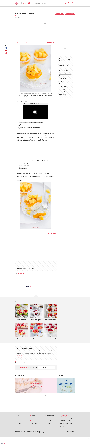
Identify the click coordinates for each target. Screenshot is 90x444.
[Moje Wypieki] (22, 3)
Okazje (47, 10)
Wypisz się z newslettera (51, 425)
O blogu (18, 415)
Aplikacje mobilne (35, 423)
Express (51, 10)
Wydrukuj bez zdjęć (20, 274)
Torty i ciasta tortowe (52, 7)
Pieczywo (32, 10)
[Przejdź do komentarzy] (6, 53)
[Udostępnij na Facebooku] (6, 48)
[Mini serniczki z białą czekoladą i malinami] (36, 311)
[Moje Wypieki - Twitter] (66, 416)
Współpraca (19, 423)
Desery (41, 7)
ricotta (25, 265)
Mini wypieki (26, 10)
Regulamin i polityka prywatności (22, 420)
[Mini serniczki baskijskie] (50, 311)
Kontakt (18, 425)
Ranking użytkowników (50, 415)
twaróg (28, 265)
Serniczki (24, 268)
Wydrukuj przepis (21, 273)
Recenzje (33, 415)
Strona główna (18, 19)
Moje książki (19, 418)
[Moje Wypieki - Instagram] (72, 3)
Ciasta (23, 7)
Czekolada (61, 7)
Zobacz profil (36, 389)
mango (21, 265)
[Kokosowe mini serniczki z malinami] (50, 330)
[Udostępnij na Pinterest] (6, 50)
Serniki (66, 7)
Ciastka (36, 7)
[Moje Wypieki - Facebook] (69, 3)
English (18, 15)
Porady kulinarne (34, 420)
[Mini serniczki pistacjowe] (21, 311)
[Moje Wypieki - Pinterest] (69, 416)
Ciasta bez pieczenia (40, 10)
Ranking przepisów (35, 425)
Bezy (27, 7)
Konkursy (33, 418)
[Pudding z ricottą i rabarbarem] (36, 330)
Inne (65, 10)
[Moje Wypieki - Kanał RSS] (71, 416)
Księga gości (49, 423)
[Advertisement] (45, 26)
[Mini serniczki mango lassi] (21, 330)
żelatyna (32, 265)
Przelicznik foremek (50, 420)
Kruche (31, 7)
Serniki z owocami (30, 268)
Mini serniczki (30, 19)
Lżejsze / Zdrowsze (59, 10)
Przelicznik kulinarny (50, 418)
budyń (18, 265)
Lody (45, 7)
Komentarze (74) (48, 42)
